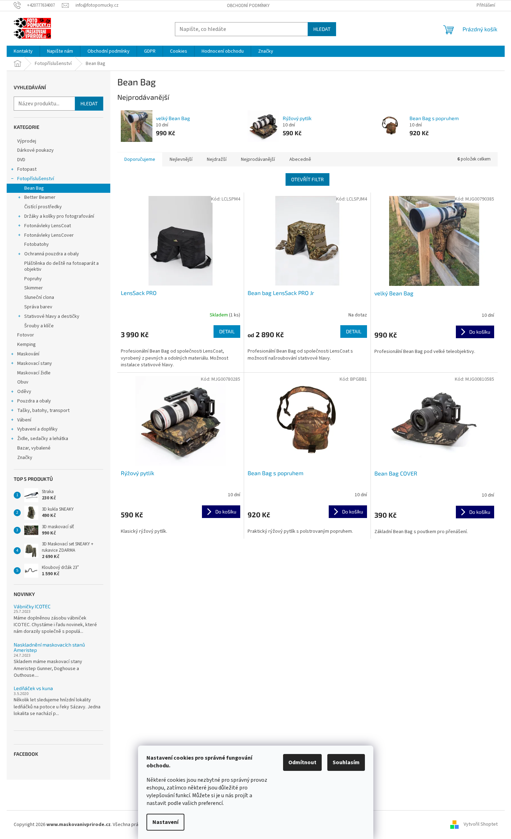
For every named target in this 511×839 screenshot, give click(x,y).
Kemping (26, 344)
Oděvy (24, 391)
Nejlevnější (181, 159)
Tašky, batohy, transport (43, 410)
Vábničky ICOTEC (32, 606)
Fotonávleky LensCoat (47, 225)
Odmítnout (302, 762)
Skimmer (33, 287)
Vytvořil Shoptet (481, 824)
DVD (21, 159)
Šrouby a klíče (39, 325)
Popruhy (33, 278)
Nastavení (165, 822)
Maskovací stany (34, 363)
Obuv (22, 382)
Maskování (28, 354)
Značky (24, 457)
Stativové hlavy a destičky (51, 316)
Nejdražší (217, 159)
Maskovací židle (34, 372)
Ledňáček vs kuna (33, 688)
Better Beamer (39, 197)
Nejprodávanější (258, 159)
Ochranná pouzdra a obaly (51, 253)
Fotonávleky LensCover (49, 235)
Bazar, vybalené (34, 448)
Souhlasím (346, 762)
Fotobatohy (36, 244)
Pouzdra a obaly (34, 401)
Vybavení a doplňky (37, 429)
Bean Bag (34, 188)
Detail (227, 331)
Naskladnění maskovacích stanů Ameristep (49, 647)
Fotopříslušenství (35, 178)
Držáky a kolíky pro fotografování (59, 216)
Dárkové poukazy (35, 150)
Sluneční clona (39, 297)
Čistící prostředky (43, 206)
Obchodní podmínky (248, 5)
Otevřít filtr (307, 179)
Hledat (321, 29)
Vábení (24, 420)
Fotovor (25, 335)
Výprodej (26, 141)
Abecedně (300, 159)
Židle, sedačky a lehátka (42, 438)
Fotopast (27, 169)
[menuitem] (23, 51)
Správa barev (38, 306)
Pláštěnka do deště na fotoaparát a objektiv (61, 266)
